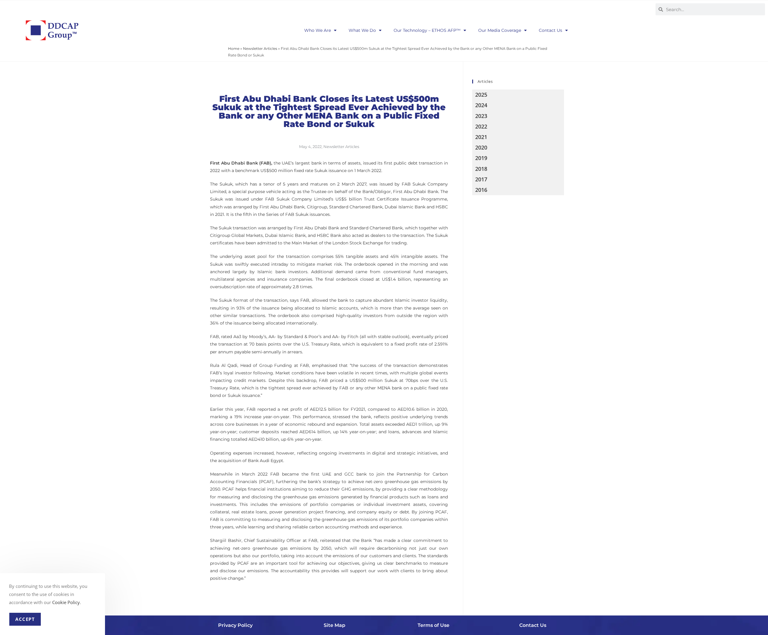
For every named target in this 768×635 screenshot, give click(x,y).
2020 (481, 147)
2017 (481, 179)
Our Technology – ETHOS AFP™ (427, 30)
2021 (481, 137)
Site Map (334, 625)
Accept (25, 619)
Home (233, 48)
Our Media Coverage (499, 30)
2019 (481, 158)
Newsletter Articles (260, 48)
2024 (481, 105)
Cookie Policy (66, 602)
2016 (481, 189)
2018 (481, 168)
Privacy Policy (235, 625)
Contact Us (550, 30)
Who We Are (317, 30)
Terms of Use (433, 625)
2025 (481, 94)
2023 (481, 115)
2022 (481, 126)
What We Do (362, 30)
